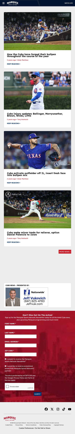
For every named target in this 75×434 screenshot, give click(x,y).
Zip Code (9, 351)
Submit (37, 394)
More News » (64, 252)
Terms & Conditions (31, 425)
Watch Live (69, 3)
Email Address (12, 342)
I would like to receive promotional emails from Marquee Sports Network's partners (19, 368)
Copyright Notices (59, 425)
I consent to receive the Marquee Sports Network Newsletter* (18, 360)
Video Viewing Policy (45, 425)
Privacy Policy (19, 425)
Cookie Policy (8, 425)
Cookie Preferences (26, 428)
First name (10, 324)
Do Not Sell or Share (42, 428)
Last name (10, 333)
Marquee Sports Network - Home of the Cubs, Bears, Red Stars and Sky (31, 423)
